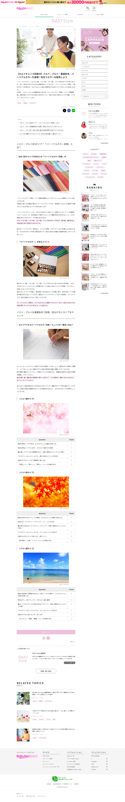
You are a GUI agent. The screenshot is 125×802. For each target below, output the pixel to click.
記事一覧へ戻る (46, 671)
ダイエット (86, 174)
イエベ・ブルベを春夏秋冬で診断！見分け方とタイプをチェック (40, 126)
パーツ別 (95, 170)
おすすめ (41, 719)
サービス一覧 (20, 796)
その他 (23, 100)
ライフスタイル (48, 701)
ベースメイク (85, 67)
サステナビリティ (42, 796)
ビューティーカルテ (48, 764)
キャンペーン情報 (62, 14)
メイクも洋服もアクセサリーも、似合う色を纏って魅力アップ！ (40, 134)
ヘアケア (84, 78)
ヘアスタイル (89, 167)
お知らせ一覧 (70, 756)
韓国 (89, 160)
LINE (92, 764)
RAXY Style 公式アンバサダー (91, 157)
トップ (26, 14)
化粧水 (103, 170)
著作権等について (67, 784)
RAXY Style (44, 14)
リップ (104, 164)
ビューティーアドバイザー (50, 767)
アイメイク (85, 71)
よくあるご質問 (99, 14)
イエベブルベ (32, 103)
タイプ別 (100, 177)
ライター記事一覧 (69, 663)
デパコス (95, 174)
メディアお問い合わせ (73, 758)
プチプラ (48, 719)
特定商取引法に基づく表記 (74, 769)
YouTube (93, 769)
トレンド (96, 164)
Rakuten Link (94, 767)
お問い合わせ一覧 (30, 796)
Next (72, 641)
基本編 (25, 103)
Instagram (94, 761)
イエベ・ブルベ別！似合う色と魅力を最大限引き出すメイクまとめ (41, 130)
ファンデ (103, 174)
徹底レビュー (97, 160)
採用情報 (76, 784)
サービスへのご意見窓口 (73, 764)
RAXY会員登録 (95, 756)
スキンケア (85, 63)
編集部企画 (103, 154)
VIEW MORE (104, 143)
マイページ (46, 761)
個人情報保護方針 (57, 784)
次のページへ (46, 632)
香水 (54, 719)
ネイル (84, 82)
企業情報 (49, 784)
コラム (84, 86)
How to (19, 103)
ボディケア (85, 74)
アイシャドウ (86, 164)
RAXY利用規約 (71, 767)
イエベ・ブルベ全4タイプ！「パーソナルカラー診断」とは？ (39, 123)
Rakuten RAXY (25, 8)
